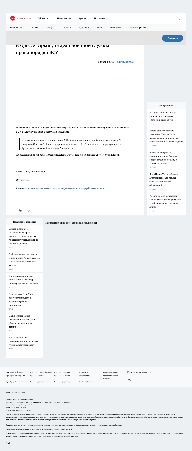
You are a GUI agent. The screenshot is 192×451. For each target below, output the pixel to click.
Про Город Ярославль (62, 372)
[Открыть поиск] (178, 18)
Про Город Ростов (85, 382)
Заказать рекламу (138, 27)
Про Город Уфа (84, 376)
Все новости (16, 27)
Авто (99, 27)
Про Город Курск (36, 376)
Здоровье (84, 27)
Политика (100, 18)
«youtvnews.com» (26, 399)
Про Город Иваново (110, 372)
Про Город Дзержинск (14, 382)
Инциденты (64, 18)
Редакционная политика (15, 392)
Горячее (35, 27)
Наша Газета (83, 372)
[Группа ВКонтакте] (129, 379)
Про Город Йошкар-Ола (15, 376)
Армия (82, 18)
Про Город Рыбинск (62, 376)
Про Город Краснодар (63, 382)
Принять (173, 38)
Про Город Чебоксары (14, 372)
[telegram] (30, 211)
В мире (67, 27)
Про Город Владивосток (39, 382)
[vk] (20, 211)
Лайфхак (51, 27)
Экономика (115, 27)
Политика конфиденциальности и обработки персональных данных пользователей (39, 429)
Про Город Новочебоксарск (41, 372)
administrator (125, 61)
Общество (43, 18)
